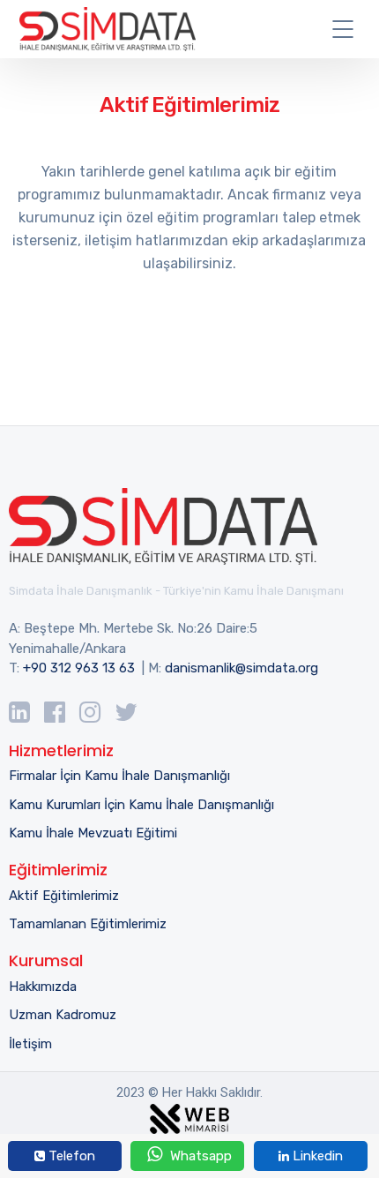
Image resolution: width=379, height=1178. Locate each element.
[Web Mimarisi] (189, 1115)
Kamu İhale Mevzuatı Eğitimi (93, 833)
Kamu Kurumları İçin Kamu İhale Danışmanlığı (141, 805)
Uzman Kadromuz (62, 1015)
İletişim (30, 1044)
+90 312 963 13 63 (79, 668)
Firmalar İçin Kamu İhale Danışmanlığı (119, 776)
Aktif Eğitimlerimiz (64, 896)
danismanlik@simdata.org (241, 668)
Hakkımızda (43, 986)
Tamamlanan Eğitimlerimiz (88, 924)
